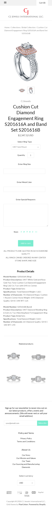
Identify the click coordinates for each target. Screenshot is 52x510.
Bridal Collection (28, 27)
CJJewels (26, 101)
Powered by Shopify (37, 504)
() (42, 3)
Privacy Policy (26, 438)
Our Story (26, 455)
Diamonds (26, 467)
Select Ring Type (25, 142)
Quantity (21, 155)
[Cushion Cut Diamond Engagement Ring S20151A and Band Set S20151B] (38, 379)
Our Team (26, 461)
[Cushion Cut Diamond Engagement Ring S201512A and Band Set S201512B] (38, 357)
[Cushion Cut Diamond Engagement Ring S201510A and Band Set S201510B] (13, 357)
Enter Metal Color (24, 182)
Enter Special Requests (25, 199)
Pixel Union (23, 504)
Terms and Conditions (26, 441)
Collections (15, 27)
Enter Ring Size (24, 164)
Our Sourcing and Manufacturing (26, 464)
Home (7, 27)
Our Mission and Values (26, 458)
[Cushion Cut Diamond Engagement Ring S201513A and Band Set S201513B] (13, 379)
